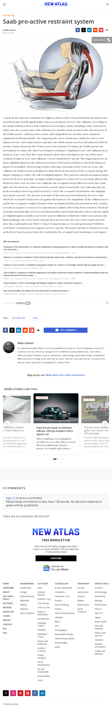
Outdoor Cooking (41, 649)
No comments (69, 330)
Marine (80, 600)
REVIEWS (7, 607)
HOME (6, 583)
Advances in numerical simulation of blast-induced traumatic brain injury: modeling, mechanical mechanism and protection (55, 257)
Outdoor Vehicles (41, 593)
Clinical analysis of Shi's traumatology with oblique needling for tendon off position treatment (42, 283)
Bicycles (81, 596)
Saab (35, 318)
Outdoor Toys (44, 599)
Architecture (26, 587)
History (58, 609)
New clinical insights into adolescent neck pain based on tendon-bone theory (36, 291)
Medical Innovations (100, 645)
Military (23, 604)
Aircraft (80, 587)
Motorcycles (83, 604)
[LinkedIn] (89, 30)
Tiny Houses (43, 603)
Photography (61, 630)
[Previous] (7, 424)
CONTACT (8, 624)
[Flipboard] (101, 30)
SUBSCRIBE (8, 587)
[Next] (105, 424)
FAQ (5, 632)
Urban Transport (82, 610)
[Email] (107, 30)
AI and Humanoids (63, 587)
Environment (101, 604)
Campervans (43, 618)
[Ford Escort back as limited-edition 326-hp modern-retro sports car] (56, 408)
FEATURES (8, 603)
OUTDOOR (42, 583)
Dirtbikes (41, 629)
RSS (5, 628)
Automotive (8, 15)
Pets (57, 625)
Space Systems (27, 613)
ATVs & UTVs (43, 607)
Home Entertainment (65, 613)
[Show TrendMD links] (107, 303)
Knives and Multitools (42, 642)
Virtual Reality (61, 642)
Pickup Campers (41, 656)
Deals (57, 647)
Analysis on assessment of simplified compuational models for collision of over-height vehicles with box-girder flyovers (54, 265)
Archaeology (101, 592)
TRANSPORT (83, 583)
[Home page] (56, 5)
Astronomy (100, 596)
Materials (24, 600)
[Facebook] (78, 30)
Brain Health (100, 621)
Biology (98, 600)
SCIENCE (99, 587)
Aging (97, 617)
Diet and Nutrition (99, 627)
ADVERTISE (8, 611)
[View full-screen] (109, 40)
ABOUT (6, 592)
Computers (60, 592)
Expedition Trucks (42, 635)
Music (57, 621)
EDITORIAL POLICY (8, 597)
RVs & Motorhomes (43, 663)
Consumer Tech (62, 596)
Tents (40, 680)
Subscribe (56, 558)
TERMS (6, 616)
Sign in (10, 498)
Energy (23, 592)
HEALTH (99, 613)
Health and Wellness (100, 652)
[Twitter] (83, 30)
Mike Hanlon (26, 343)
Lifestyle (59, 617)
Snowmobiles (43, 676)
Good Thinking (61, 604)
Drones (58, 600)
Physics (98, 609)
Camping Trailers (41, 624)
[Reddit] (95, 30)
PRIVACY (7, 620)
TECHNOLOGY (62, 583)
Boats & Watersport (42, 613)
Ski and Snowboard (42, 670)
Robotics (24, 609)
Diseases (99, 639)
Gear (39, 587)
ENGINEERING (27, 583)
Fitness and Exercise (100, 634)
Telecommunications (65, 638)
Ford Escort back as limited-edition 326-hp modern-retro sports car (54, 431)
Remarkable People (64, 634)
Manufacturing (27, 596)
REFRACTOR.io (102, 583)
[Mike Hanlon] (9, 347)
